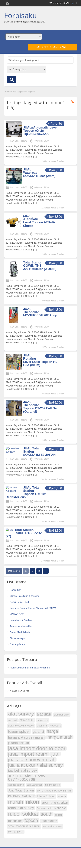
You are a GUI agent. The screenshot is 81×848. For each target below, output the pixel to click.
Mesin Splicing (46, 796)
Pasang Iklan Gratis (52, 47)
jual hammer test (34, 785)
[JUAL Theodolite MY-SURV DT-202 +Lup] (14, 322)
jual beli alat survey (22, 770)
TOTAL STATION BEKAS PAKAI (24, 826)
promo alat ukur (55, 802)
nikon (32, 802)
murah (15, 802)
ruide (13, 814)
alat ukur (44, 714)
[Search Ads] (11, 79)
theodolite (15, 821)
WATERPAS (15, 831)
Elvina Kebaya (17, 638)
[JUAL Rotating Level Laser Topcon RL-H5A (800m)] (14, 369)
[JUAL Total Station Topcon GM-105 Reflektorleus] (14, 491)
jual (55, 754)
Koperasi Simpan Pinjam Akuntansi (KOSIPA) (33, 608)
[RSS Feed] (7, 3)
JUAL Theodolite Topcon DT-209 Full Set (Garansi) (40, 406)
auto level (12, 720)
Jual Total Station (21, 790)
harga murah (59, 737)
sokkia (30, 814)
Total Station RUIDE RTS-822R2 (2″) (23, 533)
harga (52, 731)
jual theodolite (52, 784)
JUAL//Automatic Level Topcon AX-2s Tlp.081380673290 (40, 131)
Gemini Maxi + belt (19, 602)
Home (8, 92)
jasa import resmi (28, 754)
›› (46, 571)
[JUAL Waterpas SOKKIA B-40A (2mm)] (14, 183)
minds (62, 796)
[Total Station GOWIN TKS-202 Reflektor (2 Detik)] (14, 276)
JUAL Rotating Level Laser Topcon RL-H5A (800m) (40, 360)
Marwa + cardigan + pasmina (25, 596)
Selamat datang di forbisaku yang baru (30, 667)
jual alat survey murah (31, 759)
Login (72, 3)
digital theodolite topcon (21, 725)
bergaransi (42, 720)
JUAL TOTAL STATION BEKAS (54, 790)
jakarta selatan (18, 743)
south (46, 814)
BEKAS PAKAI (27, 720)
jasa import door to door (37, 748)
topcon (31, 820)
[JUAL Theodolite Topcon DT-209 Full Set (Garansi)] (14, 415)
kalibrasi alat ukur (21, 796)
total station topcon (52, 826)
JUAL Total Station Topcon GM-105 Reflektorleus (26, 492)
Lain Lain (14, 141)
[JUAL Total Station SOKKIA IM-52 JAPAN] (14, 452)
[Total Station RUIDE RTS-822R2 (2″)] (9, 530)
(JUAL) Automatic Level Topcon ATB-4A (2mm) (39, 220)
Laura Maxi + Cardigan (21, 620)
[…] (35, 156)
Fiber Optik (55, 725)
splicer (58, 815)
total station (49, 821)
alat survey (21, 714)
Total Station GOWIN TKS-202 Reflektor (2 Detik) (40, 266)
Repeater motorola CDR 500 (51, 808)
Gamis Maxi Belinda (20, 632)
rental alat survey (21, 808)
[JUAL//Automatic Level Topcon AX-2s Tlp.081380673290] (14, 136)
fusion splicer (19, 731)
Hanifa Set (15, 590)
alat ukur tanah (61, 714)
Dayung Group (17, 644)
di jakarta (42, 725)
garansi (38, 731)
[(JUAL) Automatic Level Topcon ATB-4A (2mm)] (14, 229)
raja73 (24, 141)
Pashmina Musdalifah (21, 626)
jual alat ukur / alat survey (35, 765)
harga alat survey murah (26, 737)
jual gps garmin (16, 785)
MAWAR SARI (17, 614)
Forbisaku (20, 15)
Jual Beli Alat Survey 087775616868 (26, 777)
